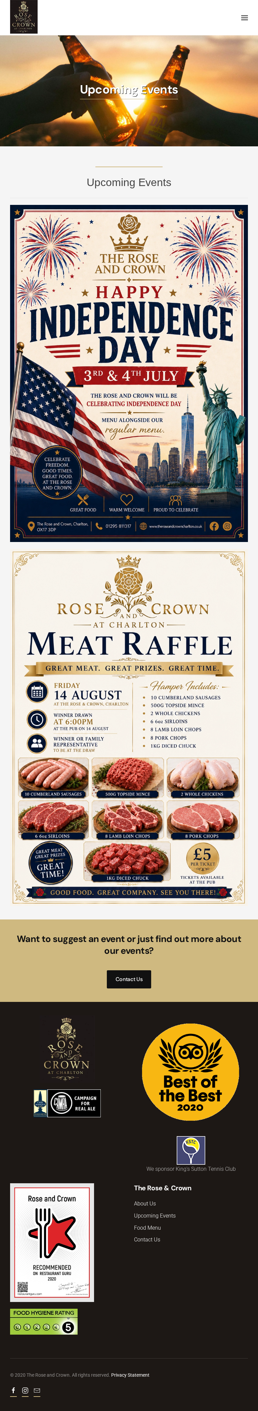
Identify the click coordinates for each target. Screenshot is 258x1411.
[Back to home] (24, 17)
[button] (244, 17)
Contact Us (129, 979)
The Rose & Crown (162, 1188)
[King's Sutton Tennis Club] (191, 1150)
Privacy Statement (130, 1375)
